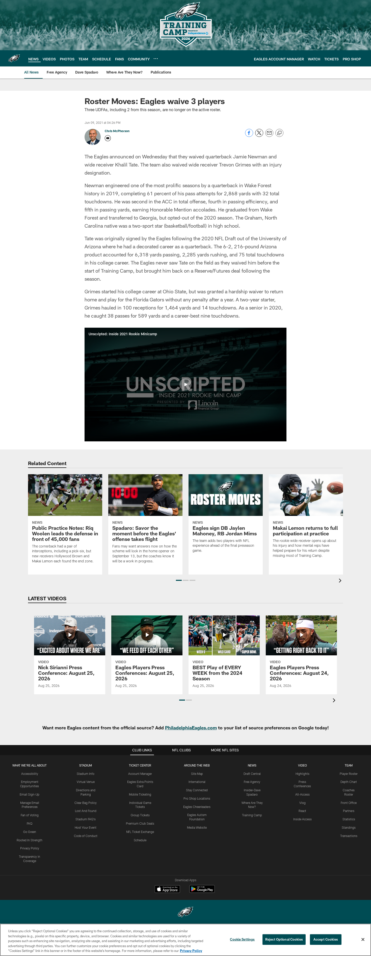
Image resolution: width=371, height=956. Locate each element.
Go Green (29, 831)
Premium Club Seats (140, 823)
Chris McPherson (117, 131)
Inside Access (302, 819)
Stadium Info (85, 773)
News (252, 765)
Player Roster (349, 773)
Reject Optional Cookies (284, 939)
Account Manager (140, 773)
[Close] (362, 939)
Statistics (348, 819)
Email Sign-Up (29, 794)
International (197, 781)
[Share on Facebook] (249, 135)
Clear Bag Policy (85, 802)
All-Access (302, 794)
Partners (348, 810)
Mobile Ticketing (140, 794)
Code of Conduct (85, 836)
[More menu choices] (156, 59)
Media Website (197, 827)
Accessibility (29, 773)
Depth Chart (348, 781)
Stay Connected (197, 790)
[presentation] (341, 581)
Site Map (197, 773)
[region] (185, 940)
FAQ (29, 823)
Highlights (302, 773)
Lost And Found (85, 810)
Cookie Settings (242, 939)
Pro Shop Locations (196, 798)
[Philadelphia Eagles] (185, 912)
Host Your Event (85, 827)
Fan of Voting (30, 815)
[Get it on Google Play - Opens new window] (202, 891)
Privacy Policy (29, 848)
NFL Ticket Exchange (140, 831)
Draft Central (252, 773)
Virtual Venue (86, 781)
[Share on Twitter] (259, 135)
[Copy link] (279, 133)
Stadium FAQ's (85, 819)
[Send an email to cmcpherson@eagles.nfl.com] (108, 138)
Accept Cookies (325, 939)
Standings (349, 827)
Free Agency (252, 781)
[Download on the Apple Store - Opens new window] (167, 889)
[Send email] (269, 135)
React (302, 810)
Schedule (140, 840)
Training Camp (252, 815)
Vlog (302, 802)
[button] (185, 384)
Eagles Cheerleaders (196, 806)
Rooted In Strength (29, 840)
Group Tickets (140, 815)
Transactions (348, 836)
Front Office (349, 802)
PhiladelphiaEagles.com (191, 727)
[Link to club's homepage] (14, 58)
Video (302, 765)
